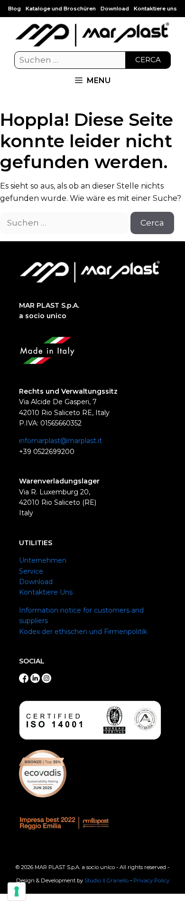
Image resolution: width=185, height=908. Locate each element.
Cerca (148, 59)
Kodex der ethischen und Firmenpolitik (83, 631)
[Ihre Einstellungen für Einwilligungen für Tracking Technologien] (17, 891)
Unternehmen (42, 560)
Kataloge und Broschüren (61, 8)
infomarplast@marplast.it (60, 440)
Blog (14, 8)
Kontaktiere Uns (46, 592)
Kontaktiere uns (155, 8)
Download (115, 8)
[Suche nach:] (92, 60)
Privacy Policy (151, 880)
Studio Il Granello (106, 880)
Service (31, 571)
